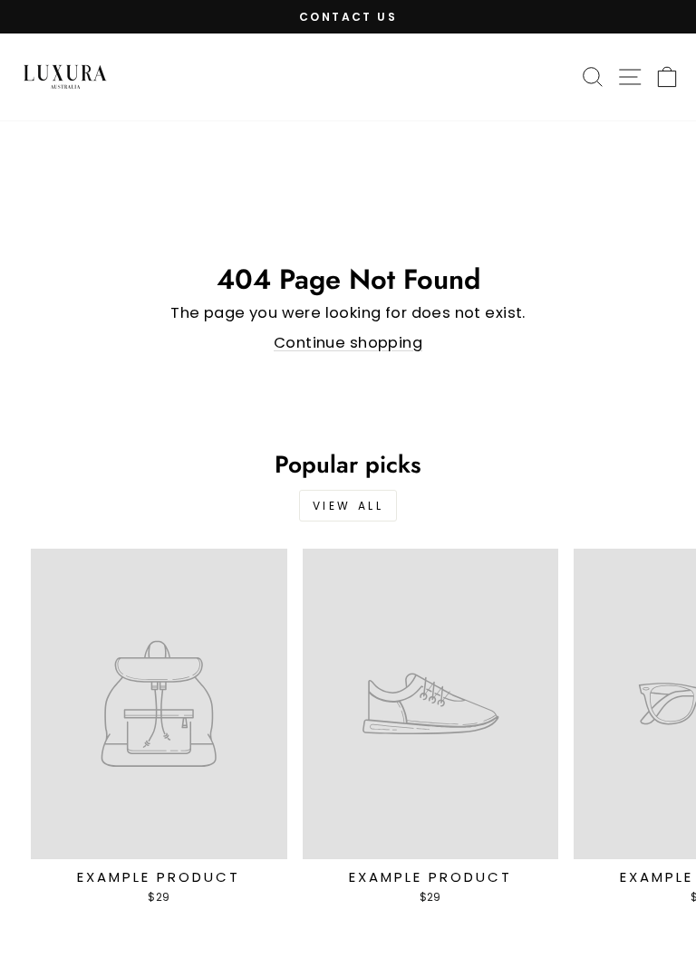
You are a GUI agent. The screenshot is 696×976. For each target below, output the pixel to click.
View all (348, 505)
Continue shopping (348, 342)
